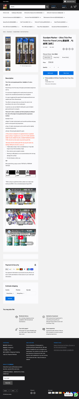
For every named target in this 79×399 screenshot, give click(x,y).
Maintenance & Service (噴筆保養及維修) (53, 17)
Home (4, 31)
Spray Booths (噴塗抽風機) (9, 22)
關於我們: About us (7, 345)
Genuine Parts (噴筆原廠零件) (32, 17)
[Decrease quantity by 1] (50, 67)
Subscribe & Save (71, 1)
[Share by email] (72, 49)
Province (18, 290)
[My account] (71, 7)
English (5, 390)
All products (9, 31)
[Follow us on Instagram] (34, 393)
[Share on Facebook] (64, 49)
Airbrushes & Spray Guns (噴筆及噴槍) (33, 12)
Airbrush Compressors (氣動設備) (55, 12)
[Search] (47, 6)
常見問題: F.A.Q (6, 350)
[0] (75, 7)
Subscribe (7, 383)
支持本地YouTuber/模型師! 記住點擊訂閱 (63, 350)
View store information (50, 84)
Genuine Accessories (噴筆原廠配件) (12, 17)
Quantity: (45, 67)
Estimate (10, 298)
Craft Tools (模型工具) (25, 22)
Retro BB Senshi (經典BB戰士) (10, 26)
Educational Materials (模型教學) (59, 26)
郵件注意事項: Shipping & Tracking (11, 352)
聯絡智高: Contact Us (8, 347)
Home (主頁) (6, 12)
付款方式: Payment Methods (10, 354)
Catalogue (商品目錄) (17, 12)
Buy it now (66, 73)
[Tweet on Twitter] (69, 49)
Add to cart (50, 73)
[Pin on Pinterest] (66, 49)
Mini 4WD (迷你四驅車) (27, 26)
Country (7, 290)
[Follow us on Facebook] (31, 393)
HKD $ (13, 390)
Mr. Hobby (45, 47)
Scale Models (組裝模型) (60, 22)
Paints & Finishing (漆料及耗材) (42, 22)
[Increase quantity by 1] (58, 67)
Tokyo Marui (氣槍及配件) (43, 26)
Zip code (28, 290)
